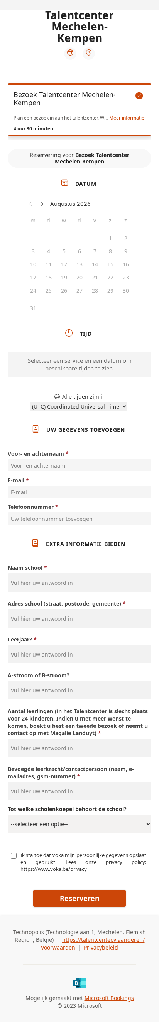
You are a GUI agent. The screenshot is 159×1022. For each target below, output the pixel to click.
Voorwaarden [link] (58, 947)
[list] (79, 111)
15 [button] (110, 264)
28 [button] (95, 290)
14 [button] (95, 264)
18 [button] (49, 277)
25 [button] (49, 290)
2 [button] (125, 238)
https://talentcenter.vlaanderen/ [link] (103, 939)
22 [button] (110, 277)
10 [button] (33, 264)
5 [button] (64, 251)
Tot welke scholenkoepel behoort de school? (67, 809)
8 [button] (110, 251)
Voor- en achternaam (36, 453)
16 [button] (126, 264)
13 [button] (79, 264)
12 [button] (64, 264)
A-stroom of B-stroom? (38, 675)
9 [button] (125, 251)
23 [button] (126, 277)
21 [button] (95, 277)
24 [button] (33, 290)
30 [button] (126, 290)
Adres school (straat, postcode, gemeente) (64, 603)
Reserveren (80, 898)
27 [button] (79, 290)
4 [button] (48, 251)
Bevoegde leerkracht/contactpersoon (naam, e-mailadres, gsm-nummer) (71, 772)
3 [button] (33, 251)
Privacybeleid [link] (101, 947)
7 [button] (94, 251)
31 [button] (33, 308)
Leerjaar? (20, 639)
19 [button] (64, 277)
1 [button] (110, 238)
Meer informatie (126, 118)
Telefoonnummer (31, 506)
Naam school (25, 567)
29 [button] (110, 290)
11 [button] (49, 264)
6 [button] (79, 251)
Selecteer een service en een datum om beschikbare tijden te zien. (80, 364)
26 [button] (64, 290)
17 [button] (33, 277)
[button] (30, 203)
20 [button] (79, 277)
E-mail (16, 480)
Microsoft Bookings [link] (109, 998)
